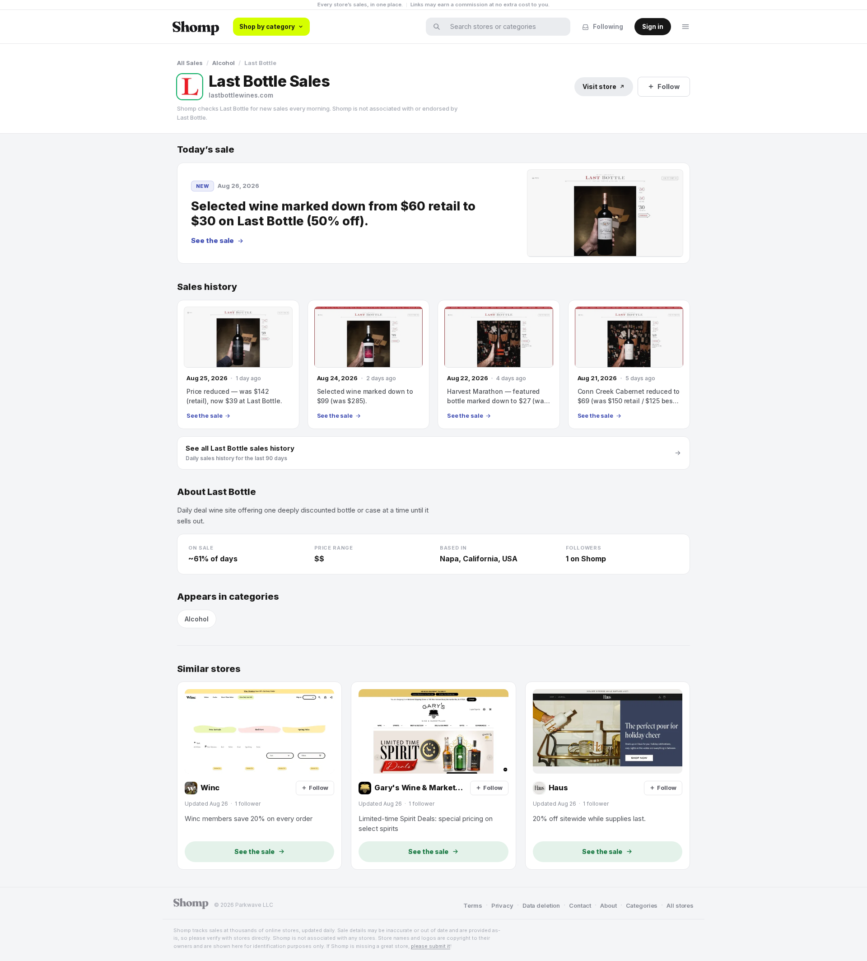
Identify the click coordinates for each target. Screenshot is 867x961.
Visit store (599, 86)
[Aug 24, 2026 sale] (368, 364)
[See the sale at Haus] (608, 775)
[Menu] (685, 27)
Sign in (652, 26)
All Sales (190, 62)
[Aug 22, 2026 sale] (498, 364)
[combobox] (504, 26)
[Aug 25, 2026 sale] (238, 364)
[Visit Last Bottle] (189, 86)
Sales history (207, 287)
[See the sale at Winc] (259, 775)
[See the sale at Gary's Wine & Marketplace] (433, 775)
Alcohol (223, 62)
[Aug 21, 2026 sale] (629, 364)
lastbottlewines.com (241, 95)
